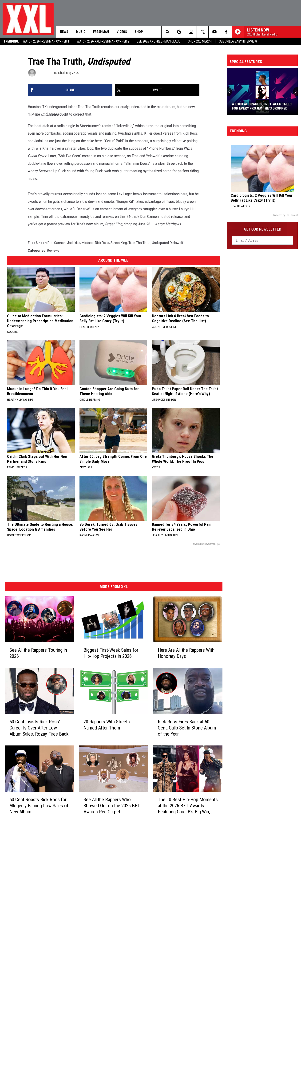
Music (80, 32)
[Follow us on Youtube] (214, 32)
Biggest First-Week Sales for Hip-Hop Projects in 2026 (110, 653)
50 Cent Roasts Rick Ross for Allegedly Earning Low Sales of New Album (38, 806)
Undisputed (160, 243)
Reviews (53, 250)
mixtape (88, 243)
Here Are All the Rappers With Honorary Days (186, 653)
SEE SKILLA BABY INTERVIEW (238, 41)
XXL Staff (43, 72)
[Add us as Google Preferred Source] (179, 32)
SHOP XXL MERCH (200, 41)
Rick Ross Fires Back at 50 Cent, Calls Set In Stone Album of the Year (187, 728)
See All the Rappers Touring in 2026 (38, 653)
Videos (122, 32)
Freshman (101, 32)
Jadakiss (73, 243)
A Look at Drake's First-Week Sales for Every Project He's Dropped (262, 106)
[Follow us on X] (202, 32)
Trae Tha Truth (139, 243)
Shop (139, 32)
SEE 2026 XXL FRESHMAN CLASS (159, 41)
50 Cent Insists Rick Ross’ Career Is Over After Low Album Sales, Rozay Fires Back (38, 728)
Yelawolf (176, 243)
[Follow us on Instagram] (191, 32)
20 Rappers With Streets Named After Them (106, 725)
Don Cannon (57, 243)
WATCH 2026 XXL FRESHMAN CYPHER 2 (103, 41)
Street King (119, 243)
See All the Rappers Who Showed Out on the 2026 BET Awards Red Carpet (111, 806)
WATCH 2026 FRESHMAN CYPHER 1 (46, 41)
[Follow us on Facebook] (226, 32)
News (64, 32)
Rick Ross (102, 243)
